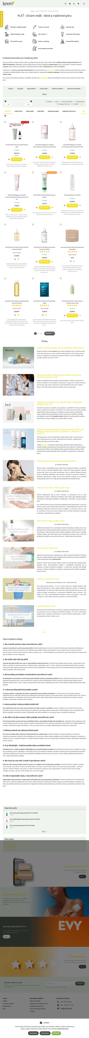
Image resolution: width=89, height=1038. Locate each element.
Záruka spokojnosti (77, 956)
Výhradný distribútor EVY (14, 926)
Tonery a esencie (43, 27)
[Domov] (8, 4)
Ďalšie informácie (63, 1029)
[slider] (5, 101)
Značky (5, 1001)
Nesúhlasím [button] (45, 1033)
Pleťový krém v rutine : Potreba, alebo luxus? (53, 488)
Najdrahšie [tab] (40, 111)
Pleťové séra (70, 27)
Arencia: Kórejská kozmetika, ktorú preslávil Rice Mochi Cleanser (60, 348)
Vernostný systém (8, 1003)
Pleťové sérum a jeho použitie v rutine (50, 521)
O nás (5, 998)
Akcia (56, 101)
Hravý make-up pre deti (45, 48)
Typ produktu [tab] (31, 88)
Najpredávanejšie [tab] (53, 111)
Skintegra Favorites (64, 104)
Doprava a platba (35, 1001)
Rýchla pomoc (10, 849)
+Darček (75, 104)
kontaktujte (43, 78)
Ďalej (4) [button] (48, 333)
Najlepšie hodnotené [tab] (69, 111)
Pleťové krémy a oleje (17, 34)
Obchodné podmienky (36, 1006)
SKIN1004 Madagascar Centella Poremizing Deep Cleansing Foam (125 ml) (16, 197)
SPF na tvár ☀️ (42, 34)
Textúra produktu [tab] (57, 88)
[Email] (70, 3)
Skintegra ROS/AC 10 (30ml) (72, 195)
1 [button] (36, 334)
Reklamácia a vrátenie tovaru (39, 1003)
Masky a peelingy (43, 41)
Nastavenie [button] (33, 1033)
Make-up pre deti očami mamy (48, 579)
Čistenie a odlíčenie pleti (18, 27)
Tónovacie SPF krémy (73, 34)
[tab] (83, 111)
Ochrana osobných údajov (37, 1008)
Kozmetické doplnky (72, 41)
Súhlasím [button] (56, 1033)
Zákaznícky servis (36, 998)
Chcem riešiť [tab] (43, 88)
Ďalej (43, 831)
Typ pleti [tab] (20, 88)
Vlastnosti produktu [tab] (73, 88)
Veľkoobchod (7, 1006)
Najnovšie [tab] (8, 111)
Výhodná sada (80, 101)
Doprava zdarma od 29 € (75, 866)
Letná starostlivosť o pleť (46, 606)
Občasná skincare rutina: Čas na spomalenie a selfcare (56, 461)
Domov (32, 11)
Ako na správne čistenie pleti (47, 548)
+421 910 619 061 (11, 844)
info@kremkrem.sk (12, 846)
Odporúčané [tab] (18, 111)
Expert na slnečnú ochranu (15, 894)
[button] (9, 159)
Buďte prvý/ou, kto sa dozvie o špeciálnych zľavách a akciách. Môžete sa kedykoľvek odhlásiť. (22, 986)
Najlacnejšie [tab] (30, 111)
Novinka (49, 101)
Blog (4, 1008)
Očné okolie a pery (16, 41)
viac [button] (82, 876)
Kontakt (32, 1011)
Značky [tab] (10, 88)
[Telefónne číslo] (74, 3)
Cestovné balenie (67, 101)
